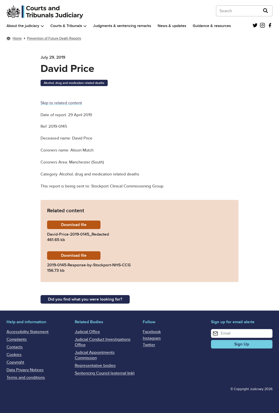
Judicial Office (87, 331)
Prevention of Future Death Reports (54, 38)
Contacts (15, 347)
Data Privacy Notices (25, 369)
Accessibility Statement (28, 331)
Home (17, 38)
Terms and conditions (26, 377)
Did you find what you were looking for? (85, 299)
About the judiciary (23, 26)
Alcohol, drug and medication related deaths (74, 83)
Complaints (17, 339)
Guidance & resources (212, 26)
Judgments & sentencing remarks (122, 26)
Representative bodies (95, 365)
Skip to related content (61, 102)
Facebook (152, 331)
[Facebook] (269, 26)
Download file (80, 224)
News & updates (172, 26)
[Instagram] (262, 26)
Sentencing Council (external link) (104, 373)
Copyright (15, 362)
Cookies (14, 354)
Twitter (149, 344)
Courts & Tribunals (66, 26)
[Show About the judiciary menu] (42, 26)
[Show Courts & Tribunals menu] (85, 26)
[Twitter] (255, 26)
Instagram (152, 338)
